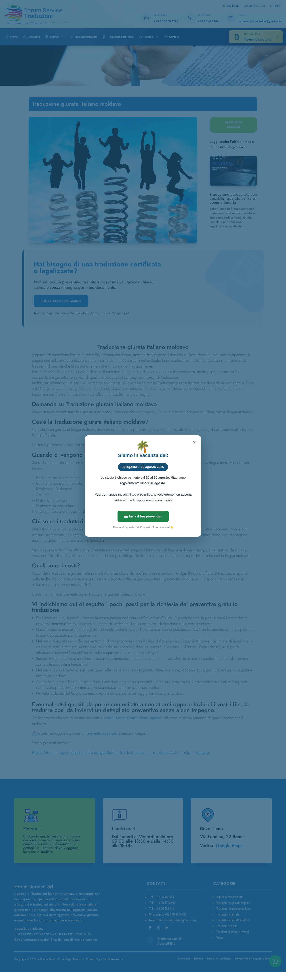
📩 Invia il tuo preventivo (143, 516)
